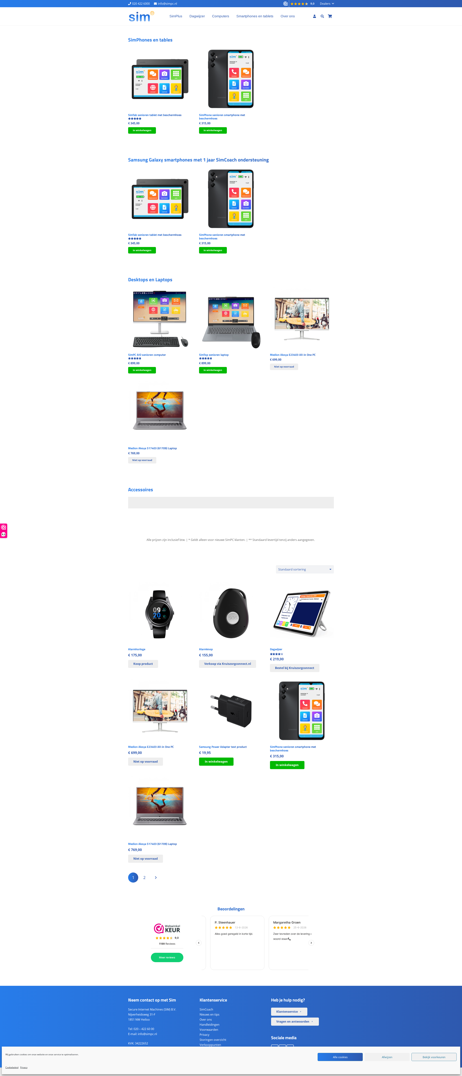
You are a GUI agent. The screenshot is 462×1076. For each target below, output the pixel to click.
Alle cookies (340, 1057)
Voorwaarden (209, 1029)
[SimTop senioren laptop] (231, 319)
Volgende (156, 877)
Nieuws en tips (209, 1014)
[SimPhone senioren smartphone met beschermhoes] (231, 79)
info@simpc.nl (147, 1034)
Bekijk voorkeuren (434, 1057)
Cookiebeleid (11, 1067)
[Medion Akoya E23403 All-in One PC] (302, 319)
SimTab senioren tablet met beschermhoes (155, 115)
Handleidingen (209, 1024)
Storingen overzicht (213, 1040)
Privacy (23, 1067)
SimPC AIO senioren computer (147, 355)
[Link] (314, 16)
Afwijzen (387, 1057)
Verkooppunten (210, 1045)
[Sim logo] (141, 16)
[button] (327, 3)
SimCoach (206, 1009)
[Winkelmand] (330, 16)
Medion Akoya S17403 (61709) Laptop (152, 448)
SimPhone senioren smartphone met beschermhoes (222, 117)
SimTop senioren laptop (214, 355)
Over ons (206, 1019)
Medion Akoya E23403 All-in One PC (293, 355)
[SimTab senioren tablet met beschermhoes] (160, 79)
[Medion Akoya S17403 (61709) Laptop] (160, 412)
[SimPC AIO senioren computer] (160, 319)
